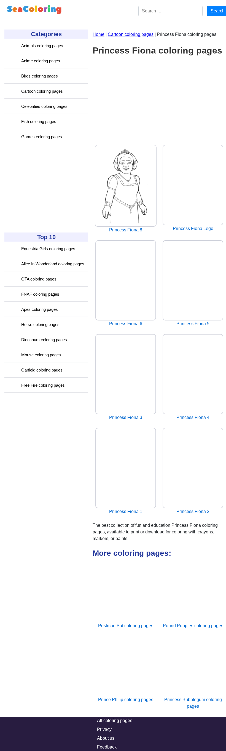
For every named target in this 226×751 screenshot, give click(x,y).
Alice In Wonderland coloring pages (52, 263)
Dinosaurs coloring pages (44, 339)
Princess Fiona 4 (192, 417)
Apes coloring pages (39, 309)
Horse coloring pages (40, 324)
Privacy (104, 729)
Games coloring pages (41, 136)
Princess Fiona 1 (125, 511)
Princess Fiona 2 (192, 511)
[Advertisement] (45, 188)
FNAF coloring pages (40, 294)
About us (105, 738)
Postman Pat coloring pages (125, 625)
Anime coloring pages (40, 60)
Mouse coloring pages (41, 354)
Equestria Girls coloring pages (48, 248)
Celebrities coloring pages (44, 106)
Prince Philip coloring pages (125, 699)
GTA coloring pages (39, 279)
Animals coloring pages (42, 45)
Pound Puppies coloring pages (193, 625)
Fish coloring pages (38, 121)
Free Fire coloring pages (43, 385)
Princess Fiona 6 (125, 323)
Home (98, 34)
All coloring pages (114, 720)
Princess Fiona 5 (192, 323)
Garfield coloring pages (42, 370)
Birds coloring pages (39, 76)
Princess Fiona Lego (193, 228)
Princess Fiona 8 (125, 230)
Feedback (107, 747)
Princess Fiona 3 (125, 417)
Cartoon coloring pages (42, 91)
